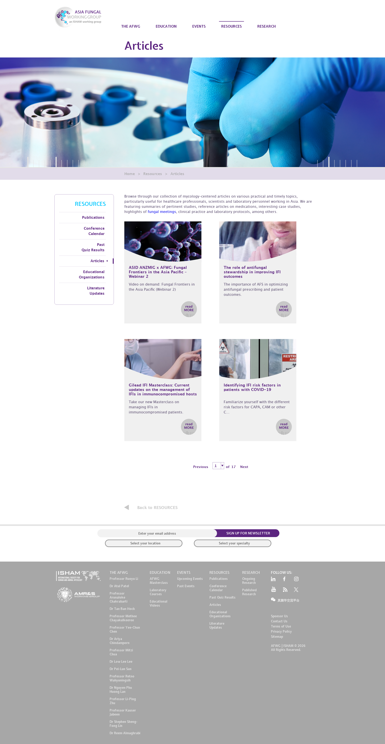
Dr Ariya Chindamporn (119, 641)
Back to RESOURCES (157, 507)
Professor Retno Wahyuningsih (122, 678)
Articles (97, 261)
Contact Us (279, 621)
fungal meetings (162, 212)
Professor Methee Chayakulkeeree (123, 618)
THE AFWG (130, 26)
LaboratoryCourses (158, 592)
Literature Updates (95, 291)
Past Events (186, 586)
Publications (93, 217)
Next (244, 467)
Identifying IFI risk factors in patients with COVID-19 (252, 387)
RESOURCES (231, 26)
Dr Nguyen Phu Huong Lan (121, 690)
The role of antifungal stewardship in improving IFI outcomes (252, 272)
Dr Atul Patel (119, 586)
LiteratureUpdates (216, 625)
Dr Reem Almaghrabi (125, 733)
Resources (152, 174)
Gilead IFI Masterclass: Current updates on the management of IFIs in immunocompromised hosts (163, 389)
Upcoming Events (190, 579)
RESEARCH (266, 26)
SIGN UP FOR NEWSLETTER (248, 533)
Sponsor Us (279, 616)
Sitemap (277, 637)
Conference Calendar (94, 231)
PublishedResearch (249, 592)
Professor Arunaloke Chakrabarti (118, 597)
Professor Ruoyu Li (124, 579)
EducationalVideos (158, 603)
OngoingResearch (249, 581)
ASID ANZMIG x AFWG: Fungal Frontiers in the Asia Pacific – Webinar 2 (158, 272)
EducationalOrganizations (220, 614)
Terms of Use (281, 626)
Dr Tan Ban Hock (122, 609)
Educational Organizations (91, 274)
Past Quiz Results (93, 247)
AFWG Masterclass (159, 581)
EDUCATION (166, 26)
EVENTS (199, 26)
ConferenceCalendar (218, 588)
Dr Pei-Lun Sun (120, 669)
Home (129, 174)
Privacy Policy (281, 632)
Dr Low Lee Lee (121, 662)
